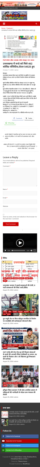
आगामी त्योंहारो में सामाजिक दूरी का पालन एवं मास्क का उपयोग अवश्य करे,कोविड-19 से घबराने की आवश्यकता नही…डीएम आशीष (20, 136)
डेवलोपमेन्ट (21, 278)
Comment (6, 166)
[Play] (5, 250)
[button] (20, 243)
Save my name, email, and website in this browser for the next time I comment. (20, 218)
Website (5, 206)
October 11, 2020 (8, 70)
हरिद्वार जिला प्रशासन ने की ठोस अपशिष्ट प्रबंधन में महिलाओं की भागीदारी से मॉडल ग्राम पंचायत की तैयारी (20, 392)
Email (5, 198)
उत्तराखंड (16, 60)
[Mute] (31, 250)
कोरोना (20, 60)
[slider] (18, 250)
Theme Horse (22, 461)
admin (16, 70)
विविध (5, 258)
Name (5, 189)
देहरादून (25, 60)
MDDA (5, 311)
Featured (6, 60)
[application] (20, 242)
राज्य (28, 60)
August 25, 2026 (8, 290)
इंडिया (11, 60)
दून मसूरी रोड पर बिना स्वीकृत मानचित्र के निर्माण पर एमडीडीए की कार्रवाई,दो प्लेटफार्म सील (19, 319)
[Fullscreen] (35, 250)
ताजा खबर (6, 408)
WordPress (26, 464)
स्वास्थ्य (32, 60)
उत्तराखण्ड (15, 278)
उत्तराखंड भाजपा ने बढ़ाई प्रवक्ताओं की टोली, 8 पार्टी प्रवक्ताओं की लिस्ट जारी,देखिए (19, 286)
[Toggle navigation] (4, 23)
